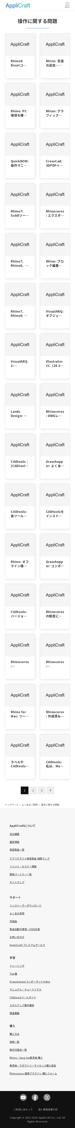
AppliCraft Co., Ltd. (50, 1117)
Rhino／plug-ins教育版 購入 (26, 1057)
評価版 (13, 921)
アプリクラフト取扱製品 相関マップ (29, 858)
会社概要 (14, 834)
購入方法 (14, 1034)
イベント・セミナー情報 (23, 866)
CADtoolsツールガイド (23, 997)
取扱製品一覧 (17, 849)
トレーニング (17, 966)
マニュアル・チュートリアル (25, 989)
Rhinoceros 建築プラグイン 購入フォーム (33, 1073)
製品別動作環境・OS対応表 (25, 929)
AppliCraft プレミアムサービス (27, 945)
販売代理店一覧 (18, 1050)
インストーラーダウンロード (25, 905)
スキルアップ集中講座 (22, 1005)
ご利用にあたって (23, 1109)
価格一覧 (14, 1042)
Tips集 (13, 973)
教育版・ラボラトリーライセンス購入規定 (33, 1065)
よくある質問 (17, 913)
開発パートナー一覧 (21, 874)
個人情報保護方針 (48, 1109)
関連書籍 (14, 1013)
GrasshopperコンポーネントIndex (30, 981)
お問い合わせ (17, 937)
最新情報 (14, 842)
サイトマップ (17, 882)
